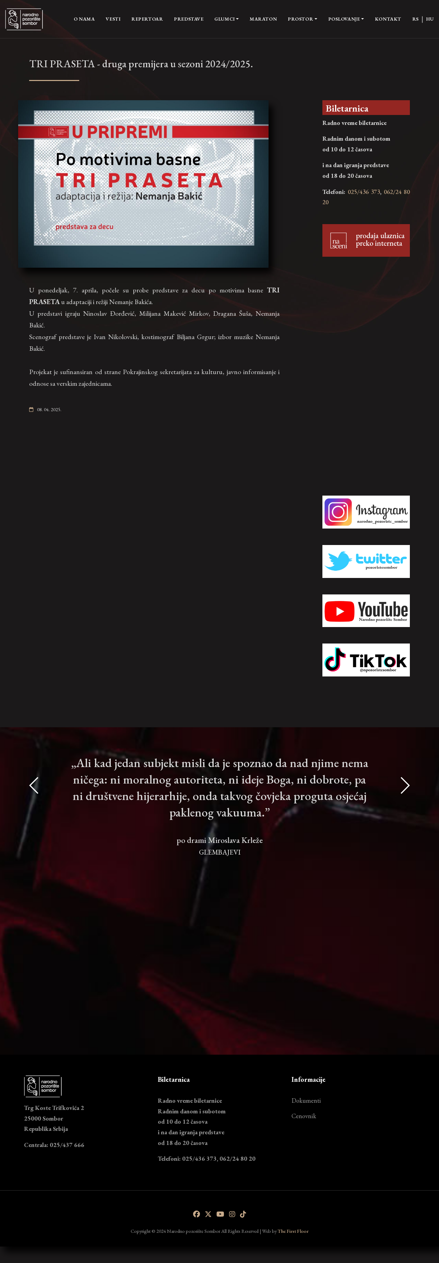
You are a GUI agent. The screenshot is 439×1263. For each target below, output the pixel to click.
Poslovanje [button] (344, 19)
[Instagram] (232, 1214)
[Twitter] (208, 1214)
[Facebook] (196, 1214)
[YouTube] (220, 1214)
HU (430, 19)
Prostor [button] (300, 19)
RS (415, 19)
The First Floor (293, 1231)
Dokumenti (306, 1100)
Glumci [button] (224, 19)
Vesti (113, 19)
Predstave (188, 19)
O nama (84, 18)
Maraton (263, 19)
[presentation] (34, 888)
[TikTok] (243, 1214)
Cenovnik (304, 1116)
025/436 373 (364, 192)
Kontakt (388, 19)
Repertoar (147, 19)
